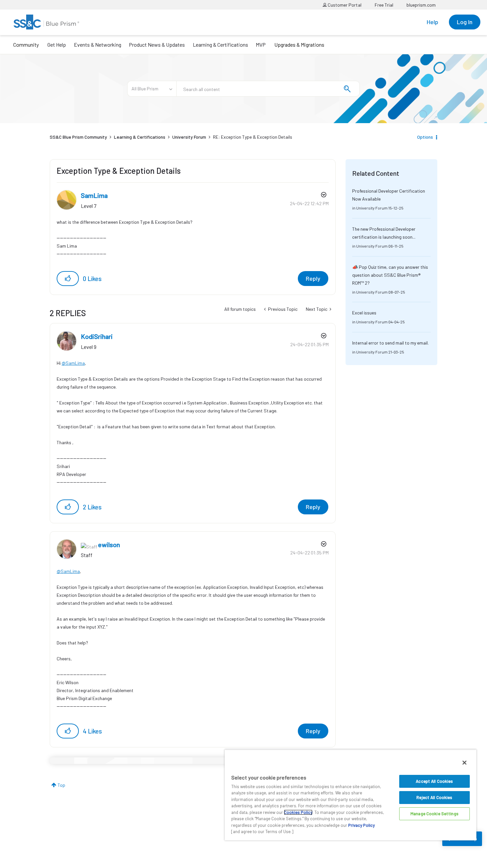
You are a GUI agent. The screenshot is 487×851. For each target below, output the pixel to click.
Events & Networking (97, 44)
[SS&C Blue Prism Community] (46, 22)
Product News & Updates (157, 44)
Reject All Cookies (434, 797)
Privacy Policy (361, 825)
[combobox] (268, 89)
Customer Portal (344, 5)
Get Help (56, 44)
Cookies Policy (298, 812)
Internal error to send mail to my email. (390, 343)
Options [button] (425, 137)
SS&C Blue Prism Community (78, 137)
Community (26, 44)
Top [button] (61, 785)
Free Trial (384, 5)
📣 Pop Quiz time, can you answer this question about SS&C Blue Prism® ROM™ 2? (390, 275)
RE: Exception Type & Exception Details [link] (252, 137)
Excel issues (364, 312)
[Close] (464, 762)
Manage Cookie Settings (434, 813)
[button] (68, 278)
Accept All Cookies (434, 781)
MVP (261, 44)
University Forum (189, 137)
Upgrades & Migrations (299, 44)
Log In (464, 21)
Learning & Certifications (220, 44)
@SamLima (73, 363)
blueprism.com (421, 5)
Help (432, 21)
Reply (313, 278)
